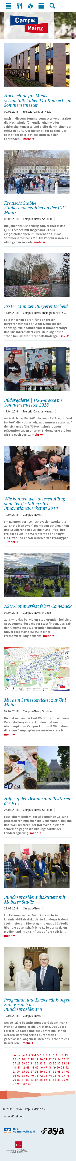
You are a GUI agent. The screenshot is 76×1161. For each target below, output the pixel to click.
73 (45, 1075)
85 (41, 1079)
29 (23, 1063)
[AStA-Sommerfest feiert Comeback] (37, 574)
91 (68, 1079)
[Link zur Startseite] (31, 24)
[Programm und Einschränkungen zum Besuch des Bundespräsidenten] (37, 968)
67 (18, 1075)
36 (54, 1063)
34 (45, 1063)
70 (32, 1075)
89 (59, 1079)
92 (14, 1083)
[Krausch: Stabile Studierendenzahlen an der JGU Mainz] (37, 171)
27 (14, 1063)
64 (63, 1071)
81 (23, 1079)
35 (50, 1063)
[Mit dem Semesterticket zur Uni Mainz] (37, 668)
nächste (26, 1083)
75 (54, 1075)
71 (36, 1075)
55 (23, 1071)
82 (27, 1079)
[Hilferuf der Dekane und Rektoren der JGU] (37, 767)
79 (14, 1079)
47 (45, 1067)
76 (59, 1075)
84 (36, 1079)
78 (68, 1075)
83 (32, 1079)
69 (27, 1075)
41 (18, 1067)
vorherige (19, 1055)
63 (59, 1071)
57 (32, 1071)
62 (54, 1071)
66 (14, 1075)
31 (32, 1063)
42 (23, 1067)
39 (68, 1063)
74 (50, 1075)
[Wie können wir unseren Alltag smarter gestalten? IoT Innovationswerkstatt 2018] (37, 467)
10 (53, 1055)
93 (18, 1083)
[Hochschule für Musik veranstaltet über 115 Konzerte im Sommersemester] (37, 64)
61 (50, 1071)
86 (45, 1079)
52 (67, 1067)
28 (18, 1063)
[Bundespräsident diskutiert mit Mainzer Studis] (37, 865)
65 (68, 1071)
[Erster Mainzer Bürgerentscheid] (37, 274)
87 (50, 1079)
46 (41, 1067)
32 (36, 1063)
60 (45, 1071)
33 (41, 1063)
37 (59, 1063)
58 (36, 1071)
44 (32, 1067)
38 (63, 1063)
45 (36, 1067)
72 (41, 1075)
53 (14, 1071)
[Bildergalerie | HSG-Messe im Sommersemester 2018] (37, 368)
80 (18, 1079)
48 (50, 1067)
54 (18, 1071)
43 (27, 1067)
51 (62, 1067)
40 (14, 1067)
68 (23, 1075)
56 (27, 1071)
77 (63, 1075)
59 (41, 1071)
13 (66, 1055)
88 (54, 1079)
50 (58, 1067)
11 (57, 1055)
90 (63, 1079)
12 (61, 1055)
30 (27, 1063)
